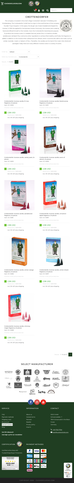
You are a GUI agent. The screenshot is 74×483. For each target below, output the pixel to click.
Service (5, 408)
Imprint (28, 427)
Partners (29, 419)
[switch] (68, 476)
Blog (3, 427)
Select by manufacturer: (9, 57)
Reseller (28, 422)
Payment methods (8, 417)
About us (29, 414)
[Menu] (71, 464)
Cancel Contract (7, 424)
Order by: (5, 52)
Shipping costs (6, 419)
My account (5, 422)
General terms (30, 417)
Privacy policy (30, 424)
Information (32, 408)
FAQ (3, 414)
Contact (55, 408)
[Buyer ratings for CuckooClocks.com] (10, 464)
